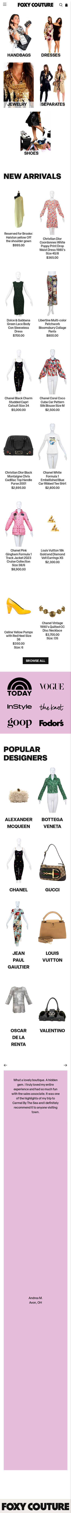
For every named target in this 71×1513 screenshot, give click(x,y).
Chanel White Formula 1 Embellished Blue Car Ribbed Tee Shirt (52, 478)
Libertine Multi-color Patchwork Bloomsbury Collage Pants (52, 326)
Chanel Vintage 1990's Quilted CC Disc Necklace (52, 627)
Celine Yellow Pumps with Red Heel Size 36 (18, 636)
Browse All (35, 661)
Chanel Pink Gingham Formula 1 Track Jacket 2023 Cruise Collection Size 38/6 (19, 558)
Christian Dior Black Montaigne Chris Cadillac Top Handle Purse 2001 (18, 478)
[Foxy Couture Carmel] (35, 5)
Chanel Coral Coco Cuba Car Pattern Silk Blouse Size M (52, 402)
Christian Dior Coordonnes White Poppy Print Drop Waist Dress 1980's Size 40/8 (52, 246)
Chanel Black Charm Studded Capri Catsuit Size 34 (18, 402)
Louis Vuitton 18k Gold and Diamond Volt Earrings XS (52, 554)
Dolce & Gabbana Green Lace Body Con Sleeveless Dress (18, 326)
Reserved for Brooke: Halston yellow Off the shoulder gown (18, 237)
